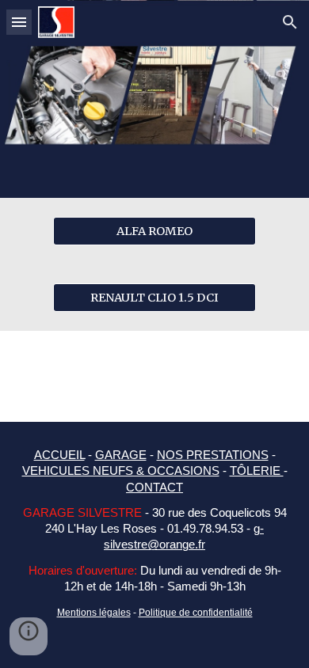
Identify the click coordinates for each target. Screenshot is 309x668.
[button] (19, 22)
